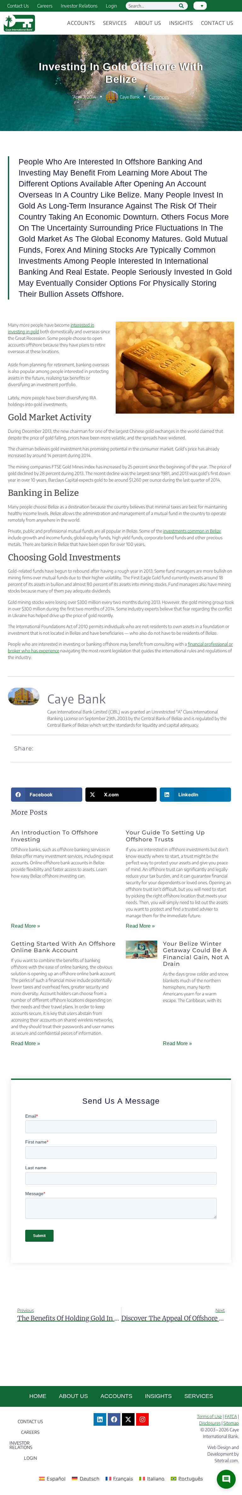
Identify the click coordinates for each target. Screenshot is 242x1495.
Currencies (159, 97)
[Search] (181, 6)
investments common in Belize (192, 531)
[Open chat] (226, 1479)
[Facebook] (114, 1419)
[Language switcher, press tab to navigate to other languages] (200, 6)
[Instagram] (142, 1419)
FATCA (231, 1416)
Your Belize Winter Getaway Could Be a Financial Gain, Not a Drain (196, 954)
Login (111, 6)
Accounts (81, 23)
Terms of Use (209, 1416)
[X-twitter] (128, 1419)
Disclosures (210, 1423)
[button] (46, 795)
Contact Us (18, 6)
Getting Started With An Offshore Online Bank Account (63, 947)
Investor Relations (79, 6)
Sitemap (231, 1423)
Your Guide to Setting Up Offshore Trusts (165, 836)
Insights (181, 23)
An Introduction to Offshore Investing (54, 836)
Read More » (25, 926)
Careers (45, 6)
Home (37, 1396)
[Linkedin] (100, 1419)
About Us (148, 23)
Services (115, 23)
